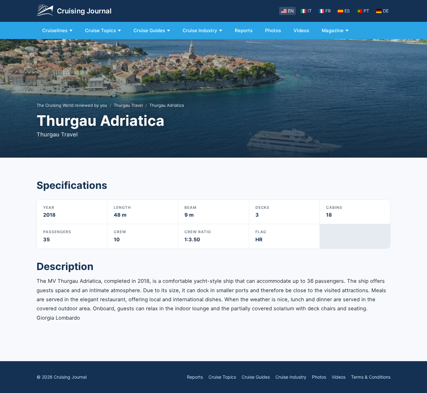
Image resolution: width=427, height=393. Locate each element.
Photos (273, 30)
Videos (301, 30)
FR (328, 10)
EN (291, 10)
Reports (244, 30)
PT (366, 10)
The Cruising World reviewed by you (72, 105)
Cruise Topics (100, 30)
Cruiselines (55, 30)
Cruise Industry (200, 30)
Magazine (333, 30)
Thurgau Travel (128, 105)
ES (347, 10)
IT (310, 10)
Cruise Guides (149, 30)
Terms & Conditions (370, 377)
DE (386, 10)
